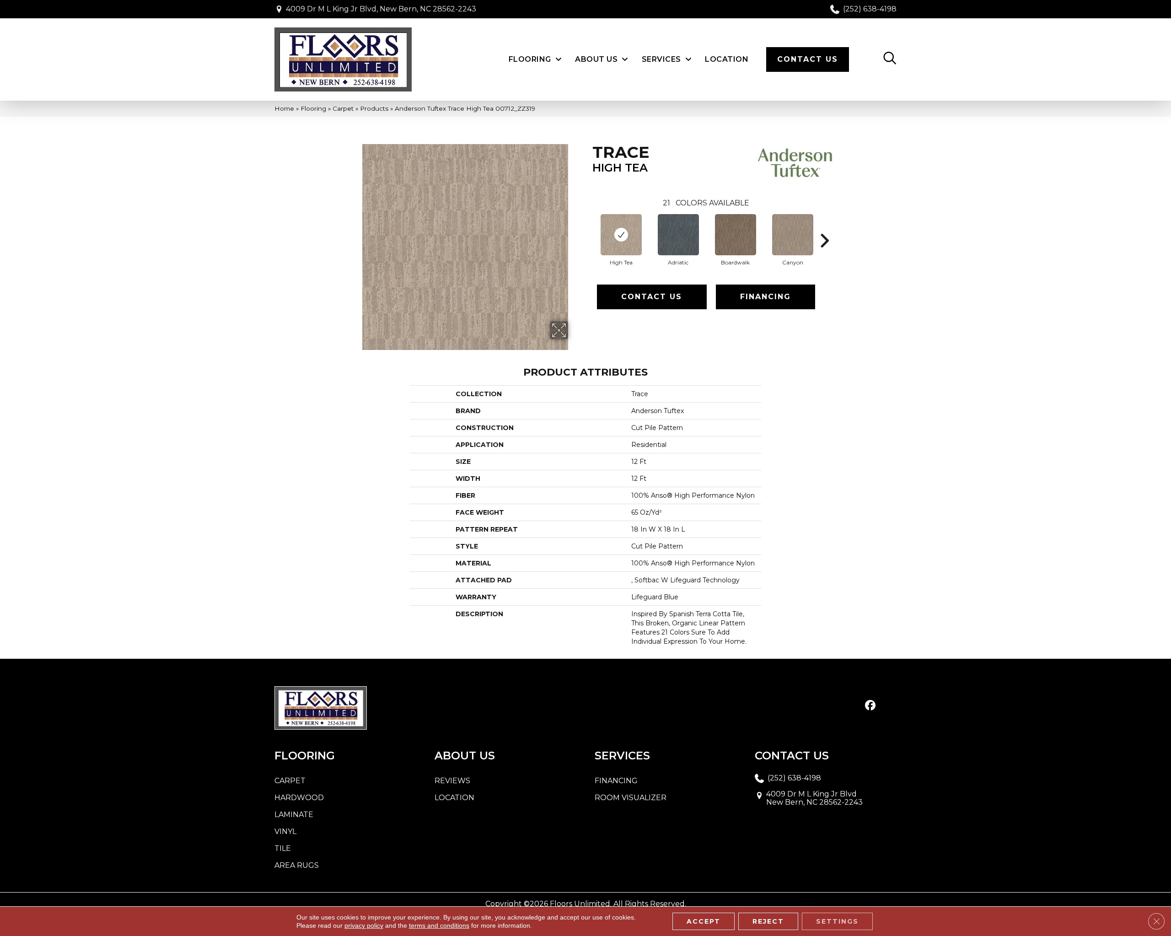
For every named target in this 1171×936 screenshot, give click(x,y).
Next (824, 226)
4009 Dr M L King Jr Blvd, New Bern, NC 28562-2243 (381, 9)
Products (374, 108)
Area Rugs (296, 865)
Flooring (313, 108)
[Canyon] (793, 235)
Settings (837, 921)
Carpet (343, 108)
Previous (588, 226)
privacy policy (363, 925)
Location (454, 797)
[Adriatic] (678, 235)
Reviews (452, 780)
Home (284, 108)
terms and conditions (439, 925)
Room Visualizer (630, 797)
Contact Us (651, 296)
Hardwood (299, 797)
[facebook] (870, 706)
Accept (703, 921)
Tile (282, 848)
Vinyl (285, 831)
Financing (765, 296)
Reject (768, 921)
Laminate (293, 814)
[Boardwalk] (735, 235)
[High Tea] (621, 235)
